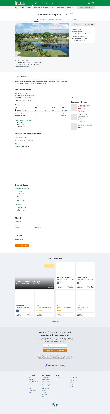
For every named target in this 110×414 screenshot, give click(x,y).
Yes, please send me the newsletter (55, 350)
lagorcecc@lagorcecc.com (22, 66)
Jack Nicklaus (30, 96)
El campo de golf (76, 29)
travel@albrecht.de (66, 356)
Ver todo (72, 131)
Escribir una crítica (22, 245)
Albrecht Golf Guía (24, 7)
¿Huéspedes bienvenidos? (79, 36)
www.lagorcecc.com (20, 68)
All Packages (54, 321)
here (40, 358)
